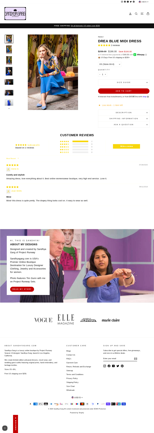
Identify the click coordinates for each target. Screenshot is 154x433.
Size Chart (70, 386)
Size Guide (124, 82)
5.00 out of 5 (34, 145)
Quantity (104, 70)
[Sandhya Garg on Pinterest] (122, 366)
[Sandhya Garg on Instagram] (104, 366)
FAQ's (68, 359)
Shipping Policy (72, 382)
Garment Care (72, 363)
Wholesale (70, 390)
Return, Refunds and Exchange (78, 367)
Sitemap (69, 371)
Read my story (22, 289)
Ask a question (124, 124)
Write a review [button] (126, 146)
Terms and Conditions (74, 374)
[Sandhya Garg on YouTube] (113, 366)
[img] (12, 165)
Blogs (68, 351)
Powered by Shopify (77, 413)
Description (124, 112)
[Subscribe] (135, 358)
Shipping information (123, 118)
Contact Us (70, 355)
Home (100, 37)
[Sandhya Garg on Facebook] (109, 366)
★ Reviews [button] (16, 424)
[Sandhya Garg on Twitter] (117, 366)
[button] (104, 45)
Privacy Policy (72, 378)
